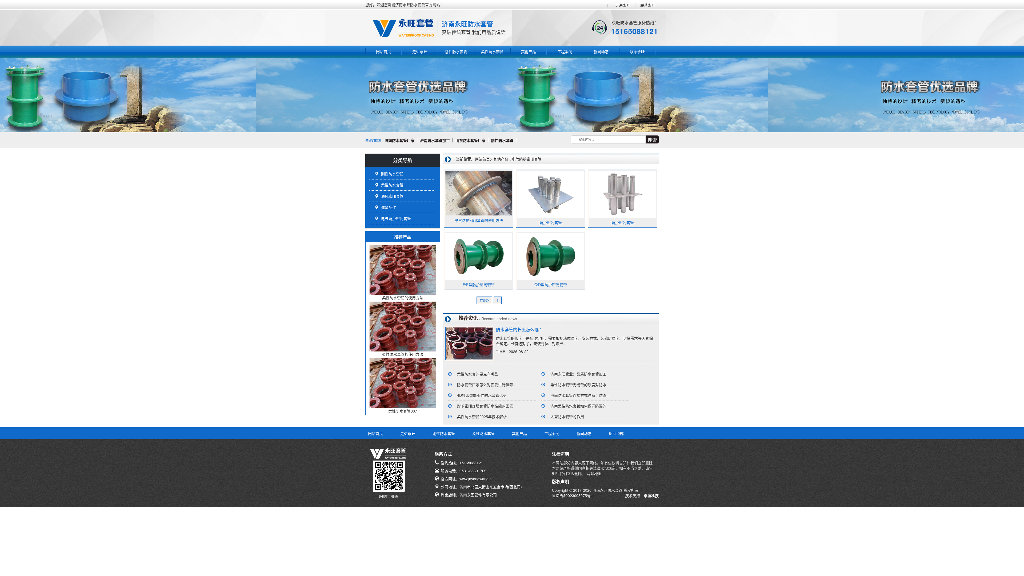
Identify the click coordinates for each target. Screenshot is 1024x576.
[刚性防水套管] (514, 140)
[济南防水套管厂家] (415, 140)
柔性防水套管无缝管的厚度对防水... (580, 384)
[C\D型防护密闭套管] (550, 256)
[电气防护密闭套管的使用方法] (478, 192)
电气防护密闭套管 (396, 218)
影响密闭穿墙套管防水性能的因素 (485, 406)
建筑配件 (388, 207)
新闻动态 (601, 51)
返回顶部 (616, 433)
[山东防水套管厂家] (486, 140)
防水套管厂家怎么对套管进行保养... (486, 384)
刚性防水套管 (456, 51)
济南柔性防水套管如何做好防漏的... (580, 406)
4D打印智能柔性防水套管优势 (482, 395)
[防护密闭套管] (550, 194)
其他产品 (528, 51)
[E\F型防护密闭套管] (478, 256)
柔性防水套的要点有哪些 (477, 374)
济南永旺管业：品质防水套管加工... (580, 374)
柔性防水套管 (492, 51)
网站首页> (483, 159)
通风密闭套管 (392, 196)
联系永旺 (647, 5)
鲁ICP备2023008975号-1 (573, 495)
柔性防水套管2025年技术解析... (483, 416)
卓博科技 (651, 495)
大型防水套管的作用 (567, 416)
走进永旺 (622, 5)
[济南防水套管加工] (451, 140)
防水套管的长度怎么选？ (519, 329)
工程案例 (564, 51)
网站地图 (594, 473)
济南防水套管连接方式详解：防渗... (580, 395)
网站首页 (383, 51)
